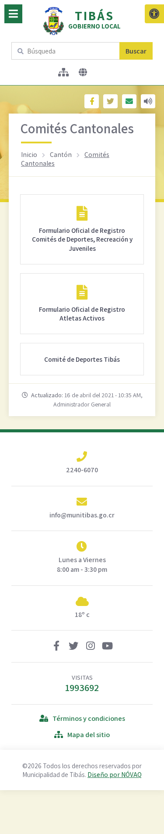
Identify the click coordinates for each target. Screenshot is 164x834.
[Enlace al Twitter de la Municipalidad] (73, 647)
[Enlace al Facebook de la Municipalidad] (56, 647)
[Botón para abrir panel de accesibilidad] (154, 13)
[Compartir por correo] (129, 101)
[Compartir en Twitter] (110, 101)
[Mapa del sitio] (63, 72)
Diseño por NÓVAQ (114, 774)
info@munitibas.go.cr (82, 515)
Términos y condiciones (88, 718)
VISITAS (82, 683)
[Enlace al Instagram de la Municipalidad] (90, 647)
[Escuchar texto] (148, 101)
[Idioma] (83, 72)
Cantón (61, 154)
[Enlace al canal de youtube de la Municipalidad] (107, 647)
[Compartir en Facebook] (91, 101)
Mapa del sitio (88, 734)
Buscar (136, 51)
